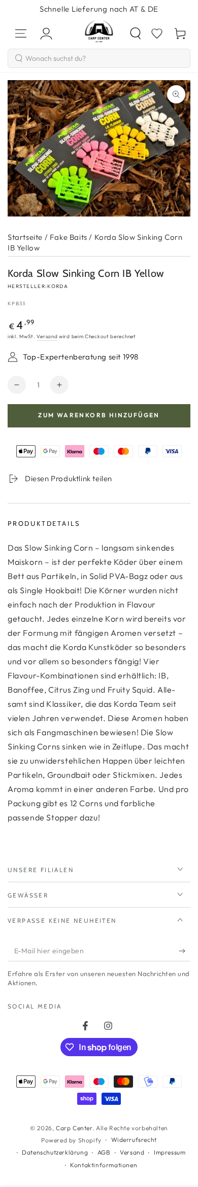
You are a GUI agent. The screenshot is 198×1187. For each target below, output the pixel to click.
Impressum (169, 1152)
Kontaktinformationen (103, 1165)
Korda (57, 286)
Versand (47, 336)
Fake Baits (68, 237)
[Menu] (21, 33)
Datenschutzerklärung (55, 1152)
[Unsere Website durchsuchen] (135, 33)
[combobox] (99, 58)
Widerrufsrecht (134, 1139)
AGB (104, 1152)
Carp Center (74, 1128)
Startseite (25, 237)
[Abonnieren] (184, 951)
